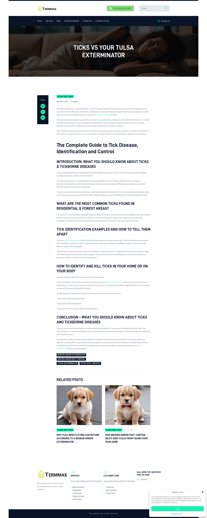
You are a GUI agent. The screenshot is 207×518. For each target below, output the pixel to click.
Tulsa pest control (90, 363)
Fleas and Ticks (65, 96)
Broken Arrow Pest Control (71, 359)
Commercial (77, 493)
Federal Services (78, 496)
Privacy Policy (111, 493)
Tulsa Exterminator (67, 363)
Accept (177, 509)
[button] (203, 492)
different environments (113, 282)
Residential (77, 490)
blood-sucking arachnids (72, 240)
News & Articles (111, 490)
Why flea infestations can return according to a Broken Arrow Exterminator (78, 438)
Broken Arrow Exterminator (71, 355)
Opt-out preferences (176, 514)
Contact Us (110, 487)
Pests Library (77, 499)
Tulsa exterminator (103, 115)
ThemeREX (93, 514)
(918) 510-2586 (143, 475)
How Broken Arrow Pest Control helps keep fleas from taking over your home (126, 438)
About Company (78, 487)
